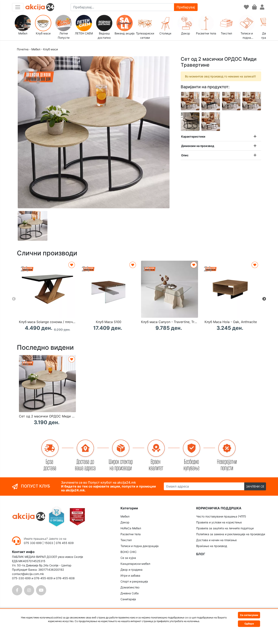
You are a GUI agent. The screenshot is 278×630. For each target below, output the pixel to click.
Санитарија (128, 599)
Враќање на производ (211, 546)
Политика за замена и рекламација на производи (230, 534)
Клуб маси (50, 49)
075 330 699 (33, 543)
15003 (48, 543)
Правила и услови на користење (219, 522)
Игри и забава (130, 575)
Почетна (22, 49)
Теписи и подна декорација (139, 546)
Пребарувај (186, 7)
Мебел (35, 49)
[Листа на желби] (246, 7)
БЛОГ (200, 554)
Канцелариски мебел (135, 563)
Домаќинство (129, 587)
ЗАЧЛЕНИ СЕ (255, 486)
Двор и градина (131, 569)
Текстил (126, 540)
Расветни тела (130, 534)
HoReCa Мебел (130, 528)
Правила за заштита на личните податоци (225, 528)
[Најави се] (262, 7)
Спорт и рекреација (134, 581)
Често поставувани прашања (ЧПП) (221, 516)
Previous (14, 299)
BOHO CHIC (128, 552)
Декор (124, 522)
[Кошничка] (254, 7)
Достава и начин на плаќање (216, 540)
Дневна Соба (129, 593)
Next (264, 299)
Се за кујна (128, 557)
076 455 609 (65, 543)
